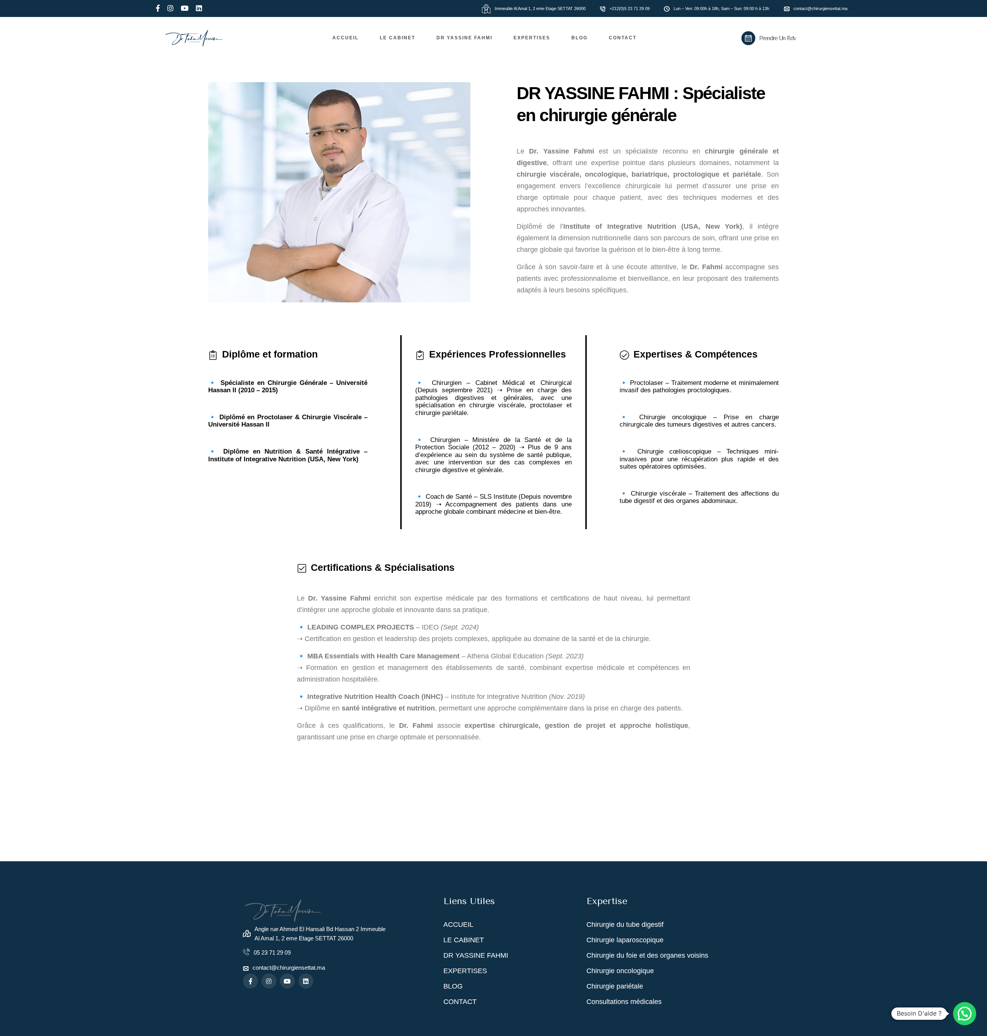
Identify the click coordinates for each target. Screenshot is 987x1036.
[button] (964, 1013)
